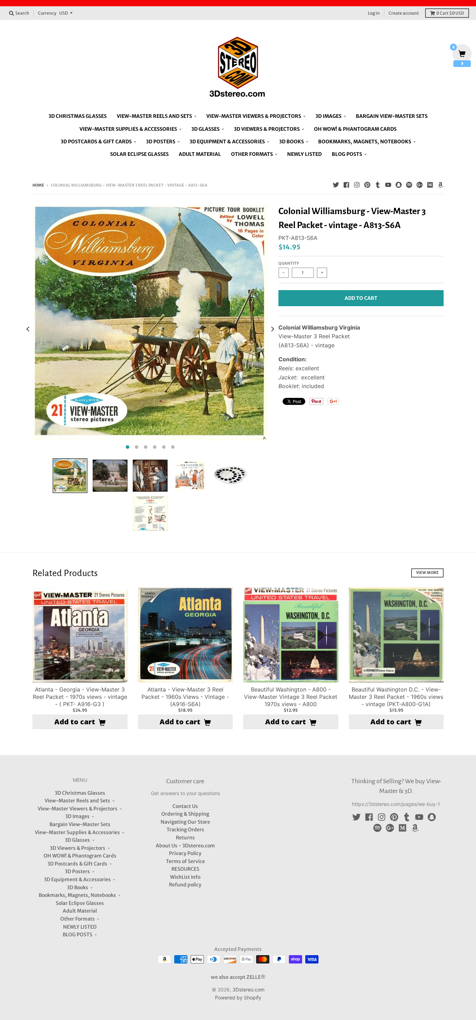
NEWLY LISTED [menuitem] (304, 154)
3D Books (77, 887)
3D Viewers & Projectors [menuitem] (267, 129)
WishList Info (185, 877)
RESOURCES (185, 869)
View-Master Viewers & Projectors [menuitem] (253, 116)
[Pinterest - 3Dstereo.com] (367, 185)
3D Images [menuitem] (328, 116)
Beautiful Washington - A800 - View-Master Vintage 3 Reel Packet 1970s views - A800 (290, 697)
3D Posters (77, 871)
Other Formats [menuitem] (252, 154)
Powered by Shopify (238, 997)
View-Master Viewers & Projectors (77, 809)
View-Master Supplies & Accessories (77, 832)
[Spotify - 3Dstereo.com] (409, 185)
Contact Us (185, 806)
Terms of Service (185, 861)
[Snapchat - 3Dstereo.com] (399, 185)
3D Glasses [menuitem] (205, 129)
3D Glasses (77, 840)
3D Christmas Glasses (80, 793)
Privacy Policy (185, 853)
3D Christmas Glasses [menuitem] (77, 116)
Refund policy (185, 885)
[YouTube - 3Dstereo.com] (388, 185)
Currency (47, 13)
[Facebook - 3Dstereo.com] (346, 185)
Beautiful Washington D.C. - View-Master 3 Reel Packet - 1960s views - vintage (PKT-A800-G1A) (396, 697)
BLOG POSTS (77, 934)
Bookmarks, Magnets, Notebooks (77, 895)
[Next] (272, 329)
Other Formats (77, 919)
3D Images (77, 816)
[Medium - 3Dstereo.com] (430, 185)
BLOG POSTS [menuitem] (347, 154)
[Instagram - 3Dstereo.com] (357, 185)
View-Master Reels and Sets (77, 801)
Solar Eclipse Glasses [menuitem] (139, 154)
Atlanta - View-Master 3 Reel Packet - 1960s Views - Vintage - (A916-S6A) (185, 697)
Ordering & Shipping (185, 814)
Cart (450, 13)
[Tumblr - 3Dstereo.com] (378, 185)
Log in (374, 13)
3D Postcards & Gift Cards (77, 864)
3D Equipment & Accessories (77, 879)
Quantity (288, 263)
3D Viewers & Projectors (77, 848)
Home (38, 185)
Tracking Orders (185, 829)
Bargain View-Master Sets (79, 824)
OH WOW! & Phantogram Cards (80, 856)
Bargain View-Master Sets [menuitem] (392, 116)
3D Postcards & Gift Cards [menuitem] (96, 141)
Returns (185, 837)
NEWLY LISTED (80, 927)
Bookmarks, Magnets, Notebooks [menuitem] (364, 141)
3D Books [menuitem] (291, 141)
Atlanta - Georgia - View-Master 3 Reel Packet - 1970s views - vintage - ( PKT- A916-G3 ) (80, 697)
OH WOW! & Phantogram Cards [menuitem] (355, 129)
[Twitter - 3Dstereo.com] (336, 185)
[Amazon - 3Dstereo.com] (440, 185)
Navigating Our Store (185, 822)
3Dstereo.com (248, 989)
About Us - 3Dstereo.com (185, 846)
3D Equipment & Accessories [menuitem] (227, 141)
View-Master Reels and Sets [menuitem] (154, 116)
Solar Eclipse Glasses (80, 903)
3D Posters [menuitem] (160, 141)
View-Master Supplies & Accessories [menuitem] (128, 129)
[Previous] (28, 329)
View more (427, 572)
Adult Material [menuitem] (200, 154)
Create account (404, 13)
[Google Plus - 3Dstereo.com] (419, 185)
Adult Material (80, 911)
